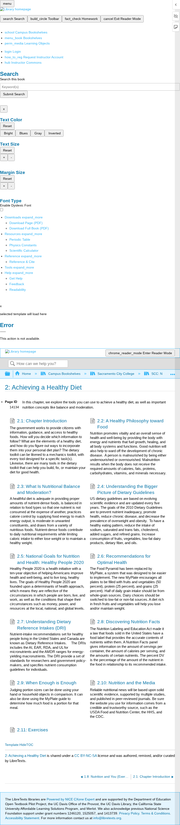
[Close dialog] (3, 331)
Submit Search (14, 94)
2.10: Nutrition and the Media (126, 682)
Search (12, 364)
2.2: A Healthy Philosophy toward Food (130, 423)
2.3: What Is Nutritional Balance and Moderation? (48, 489)
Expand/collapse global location (172, 373)
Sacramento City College (116, 374)
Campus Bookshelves (64, 374)
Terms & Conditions (155, 813)
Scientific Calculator (23, 250)
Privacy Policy (129, 813)
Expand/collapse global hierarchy (10, 374)
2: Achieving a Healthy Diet (25, 756)
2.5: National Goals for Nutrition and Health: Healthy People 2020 (50, 559)
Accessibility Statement (22, 818)
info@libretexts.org (106, 818)
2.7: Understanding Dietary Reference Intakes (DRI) (44, 624)
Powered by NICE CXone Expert (71, 799)
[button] (16, 284)
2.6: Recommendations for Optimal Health (123, 559)
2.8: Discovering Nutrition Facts (128, 621)
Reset (7, 126)
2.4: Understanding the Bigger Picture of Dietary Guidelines (127, 489)
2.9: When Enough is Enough (46, 682)
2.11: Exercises (32, 729)
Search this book (12, 79)
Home (26, 374)
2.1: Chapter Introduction (42, 420)
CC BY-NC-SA (86, 756)
